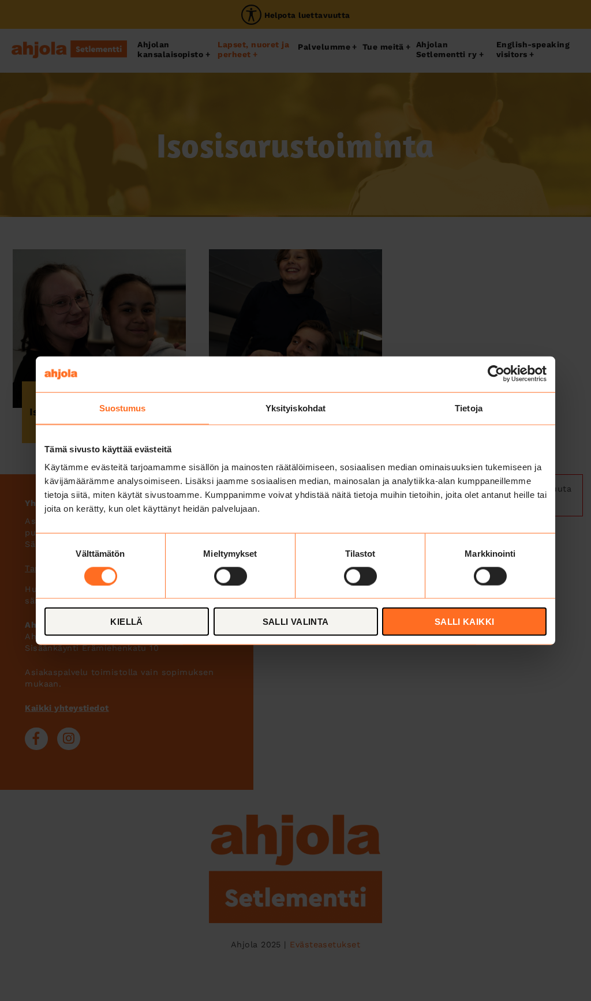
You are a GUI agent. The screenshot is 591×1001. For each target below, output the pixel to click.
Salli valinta (296, 622)
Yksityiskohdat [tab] (295, 408)
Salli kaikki (465, 622)
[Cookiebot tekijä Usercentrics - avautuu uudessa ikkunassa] (496, 374)
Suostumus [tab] (122, 408)
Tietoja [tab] (468, 408)
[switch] (230, 576)
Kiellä (126, 622)
